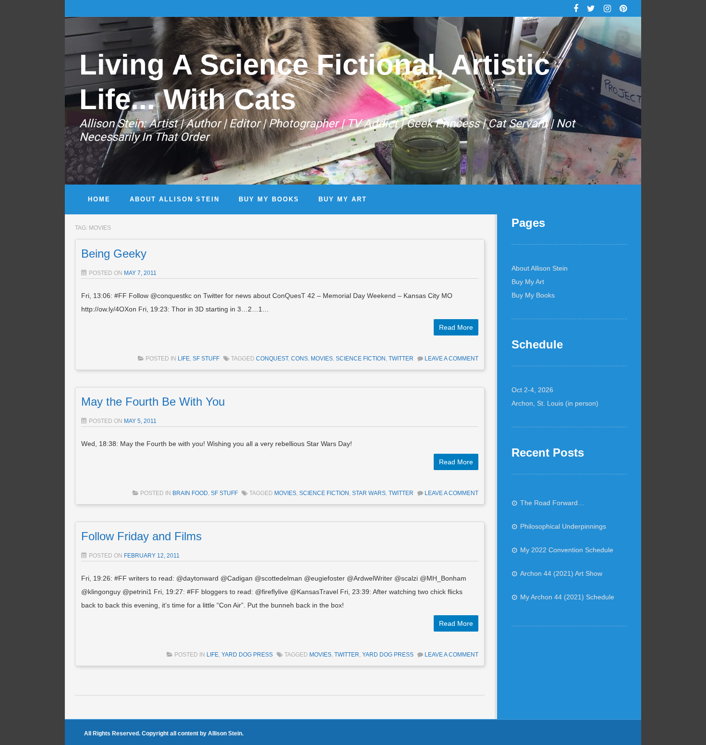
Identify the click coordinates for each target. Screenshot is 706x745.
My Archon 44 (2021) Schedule (567, 597)
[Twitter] (591, 9)
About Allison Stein (539, 268)
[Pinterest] (623, 9)
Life (184, 358)
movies (322, 358)
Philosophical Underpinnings (563, 526)
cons (299, 358)
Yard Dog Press (247, 654)
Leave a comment (451, 358)
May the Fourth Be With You (153, 401)
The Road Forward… (552, 503)
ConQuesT (272, 358)
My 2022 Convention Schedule (566, 550)
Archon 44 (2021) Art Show (561, 573)
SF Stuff (206, 358)
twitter (401, 358)
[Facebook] (575, 9)
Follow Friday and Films (141, 536)
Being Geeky (113, 253)
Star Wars (369, 493)
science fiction (361, 358)
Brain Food (190, 493)
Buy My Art (527, 282)
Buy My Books (533, 295)
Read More (456, 327)
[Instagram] (607, 9)
